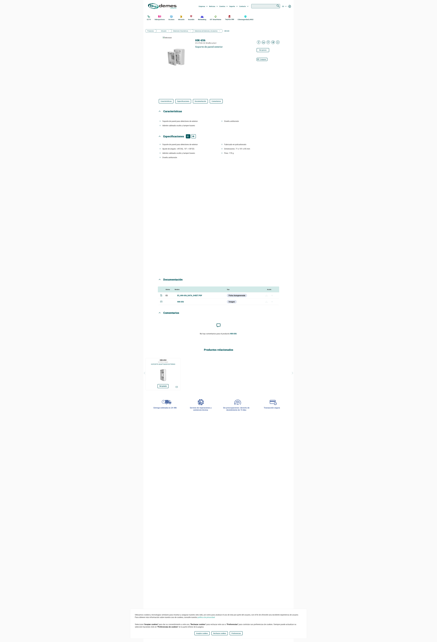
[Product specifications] (193, 136)
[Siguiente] (292, 373)
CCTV (149, 19)
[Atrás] (144, 373)
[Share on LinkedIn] (263, 42)
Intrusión (181, 19)
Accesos (171, 19)
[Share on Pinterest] (268, 42)
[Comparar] (177, 387)
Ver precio (263, 50)
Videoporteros (160, 19)
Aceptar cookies (202, 633)
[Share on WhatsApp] (278, 42)
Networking (202, 19)
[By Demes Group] (162, 6)
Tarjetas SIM (229, 19)
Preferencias (236, 633)
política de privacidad (206, 617)
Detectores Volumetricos (180, 31)
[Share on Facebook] (258, 42)
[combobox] (265, 6)
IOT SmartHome (215, 19)
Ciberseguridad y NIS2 (245, 19)
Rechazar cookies (219, 633)
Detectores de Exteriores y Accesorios (206, 31)
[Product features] (188, 136)
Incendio (191, 19)
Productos (150, 31)
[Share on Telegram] (273, 42)
